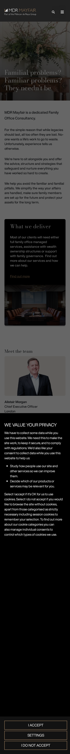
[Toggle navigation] (62, 12)
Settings (35, 735)
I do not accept (35, 745)
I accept (35, 725)
